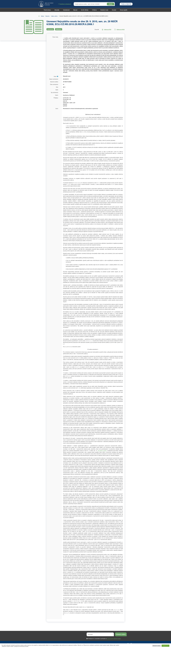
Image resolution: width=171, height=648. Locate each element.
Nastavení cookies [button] (156, 645)
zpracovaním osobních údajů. (114, 638)
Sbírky (42, 16)
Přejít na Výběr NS (126, 4)
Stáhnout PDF (107, 29)
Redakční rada (104, 10)
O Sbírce (94, 10)
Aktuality (57, 10)
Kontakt (114, 10)
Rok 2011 (47, 16)
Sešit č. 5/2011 (54, 16)
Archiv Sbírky (84, 10)
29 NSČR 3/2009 (102, 450)
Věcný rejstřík (123, 10)
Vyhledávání (66, 10)
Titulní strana (47, 10)
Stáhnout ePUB (121, 29)
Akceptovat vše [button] (165, 645)
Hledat (110, 4)
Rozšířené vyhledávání (65, 4)
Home (39, 16)
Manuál (75, 10)
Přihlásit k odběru (121, 634)
